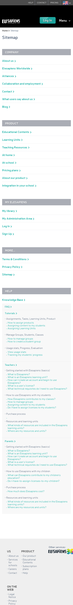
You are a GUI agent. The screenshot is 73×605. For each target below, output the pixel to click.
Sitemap (7, 274)
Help (25, 572)
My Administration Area (17, 218)
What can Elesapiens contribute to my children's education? (34, 476)
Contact (7, 91)
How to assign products (21, 322)
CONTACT (41, 3)
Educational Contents (16, 132)
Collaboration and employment (21, 83)
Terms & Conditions (14, 259)
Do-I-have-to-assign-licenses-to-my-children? (34, 481)
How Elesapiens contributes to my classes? (31, 399)
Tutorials (10, 313)
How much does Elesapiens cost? (26, 491)
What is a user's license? (21, 385)
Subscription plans (30, 567)
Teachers (10, 364)
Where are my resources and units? (27, 430)
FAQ (7, 306)
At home (7, 155)
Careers (13, 568)
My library (8, 211)
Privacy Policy (11, 267)
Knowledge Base (13, 300)
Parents (9, 441)
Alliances (8, 76)
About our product (14, 178)
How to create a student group (24, 341)
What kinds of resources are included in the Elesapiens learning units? (38, 426)
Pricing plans (10, 170)
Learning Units (11, 139)
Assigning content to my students (26, 325)
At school (8, 162)
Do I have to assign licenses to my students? (32, 407)
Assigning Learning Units (22, 328)
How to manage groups (20, 338)
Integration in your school (18, 185)
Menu (63, 20)
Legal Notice (12, 595)
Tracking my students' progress (25, 354)
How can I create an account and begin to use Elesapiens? (32, 381)
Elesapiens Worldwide (16, 68)
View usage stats (17, 352)
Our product (29, 555)
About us (8, 60)
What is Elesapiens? (19, 374)
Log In (47, 20)
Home (5, 30)
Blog (5, 106)
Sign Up (7, 234)
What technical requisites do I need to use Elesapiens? (37, 388)
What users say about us (17, 99)
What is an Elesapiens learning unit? (28, 377)
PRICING (54, 3)
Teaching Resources (15, 147)
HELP (30, 3)
